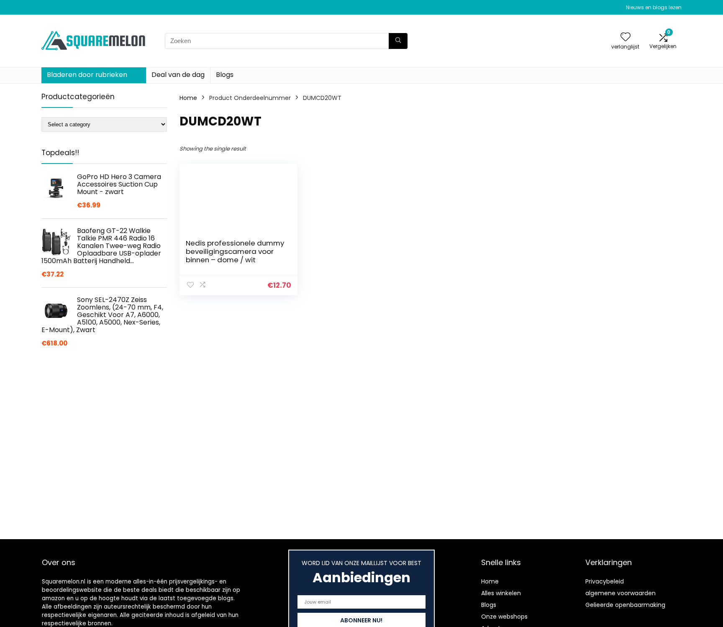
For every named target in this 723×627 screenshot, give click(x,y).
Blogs (224, 74)
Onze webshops (504, 616)
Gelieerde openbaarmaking (625, 605)
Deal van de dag (178, 74)
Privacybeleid (604, 581)
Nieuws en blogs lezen (654, 7)
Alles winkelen (501, 593)
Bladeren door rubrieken (87, 74)
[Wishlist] (625, 37)
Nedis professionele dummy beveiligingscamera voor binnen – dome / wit (235, 251)
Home (188, 98)
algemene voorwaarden (620, 593)
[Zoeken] (398, 41)
